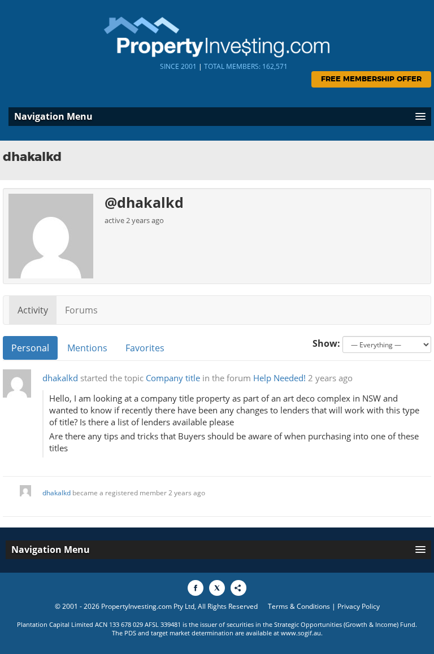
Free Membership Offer (371, 79)
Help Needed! (279, 378)
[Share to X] (217, 588)
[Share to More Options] (238, 588)
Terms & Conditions (299, 606)
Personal (30, 348)
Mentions (87, 348)
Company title (173, 378)
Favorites (144, 348)
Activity (33, 310)
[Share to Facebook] (195, 588)
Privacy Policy (358, 606)
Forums (81, 310)
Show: (326, 343)
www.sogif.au (301, 633)
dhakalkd (60, 378)
